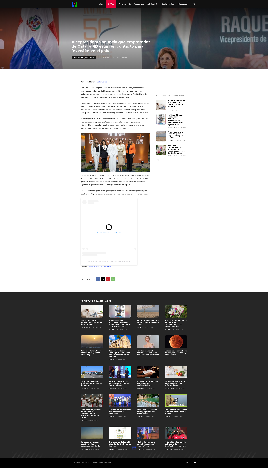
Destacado (171, 127)
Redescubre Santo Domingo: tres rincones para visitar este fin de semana (119, 354)
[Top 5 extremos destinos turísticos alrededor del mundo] (176, 400)
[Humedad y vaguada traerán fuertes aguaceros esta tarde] (92, 433)
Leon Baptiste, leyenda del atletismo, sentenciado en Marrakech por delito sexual (91, 414)
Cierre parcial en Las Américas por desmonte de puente (91, 383)
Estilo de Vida (172, 109)
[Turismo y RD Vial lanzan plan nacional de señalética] (120, 400)
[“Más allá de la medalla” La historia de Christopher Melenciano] (176, 433)
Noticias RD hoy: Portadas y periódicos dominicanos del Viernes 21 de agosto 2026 (176, 120)
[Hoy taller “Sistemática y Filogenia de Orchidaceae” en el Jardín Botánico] (161, 150)
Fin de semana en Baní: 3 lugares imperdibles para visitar (176, 135)
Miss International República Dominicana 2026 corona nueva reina (148, 353)
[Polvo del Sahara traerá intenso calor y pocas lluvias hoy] (92, 341)
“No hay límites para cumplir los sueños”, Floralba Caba (146, 444)
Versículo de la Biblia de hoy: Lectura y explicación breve (147, 383)
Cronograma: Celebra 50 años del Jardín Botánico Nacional (120, 444)
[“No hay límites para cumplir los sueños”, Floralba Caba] (148, 433)
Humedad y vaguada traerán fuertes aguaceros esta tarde (90, 444)
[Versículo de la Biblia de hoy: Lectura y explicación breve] (148, 372)
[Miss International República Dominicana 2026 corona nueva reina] (148, 341)
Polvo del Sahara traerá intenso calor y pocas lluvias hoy (91, 353)
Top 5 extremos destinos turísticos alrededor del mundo (176, 412)
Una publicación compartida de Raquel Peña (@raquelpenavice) (109, 261)
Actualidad (140, 388)
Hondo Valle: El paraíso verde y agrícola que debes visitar (147, 412)
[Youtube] (194, 462)
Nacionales (90, 57)
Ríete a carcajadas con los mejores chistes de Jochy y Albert (119, 383)
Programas (112, 388)
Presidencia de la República (99, 267)
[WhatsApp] (113, 279)
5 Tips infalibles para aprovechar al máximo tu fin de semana (177, 103)
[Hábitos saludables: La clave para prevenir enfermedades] (176, 372)
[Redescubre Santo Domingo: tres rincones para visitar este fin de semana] (120, 341)
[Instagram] (187, 462)
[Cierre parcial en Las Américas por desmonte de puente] (92, 372)
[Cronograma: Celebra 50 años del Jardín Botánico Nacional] (120, 433)
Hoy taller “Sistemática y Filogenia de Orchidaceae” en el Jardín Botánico (176, 149)
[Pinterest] (108, 279)
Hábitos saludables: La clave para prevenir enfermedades (175, 383)
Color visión (102, 82)
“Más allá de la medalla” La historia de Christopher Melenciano (175, 444)
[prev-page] (157, 160)
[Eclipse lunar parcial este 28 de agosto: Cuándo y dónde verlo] (176, 341)
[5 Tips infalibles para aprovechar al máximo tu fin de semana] (161, 105)
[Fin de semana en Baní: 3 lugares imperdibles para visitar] (161, 136)
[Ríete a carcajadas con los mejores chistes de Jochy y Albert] (120, 372)
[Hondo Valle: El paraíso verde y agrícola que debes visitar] (148, 400)
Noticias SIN (77, 57)
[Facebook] (98, 279)
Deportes (84, 420)
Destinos (171, 140)
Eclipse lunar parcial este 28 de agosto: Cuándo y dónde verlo (176, 353)
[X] (103, 279)
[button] (194, 4)
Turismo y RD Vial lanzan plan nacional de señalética (120, 412)
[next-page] (160, 160)
